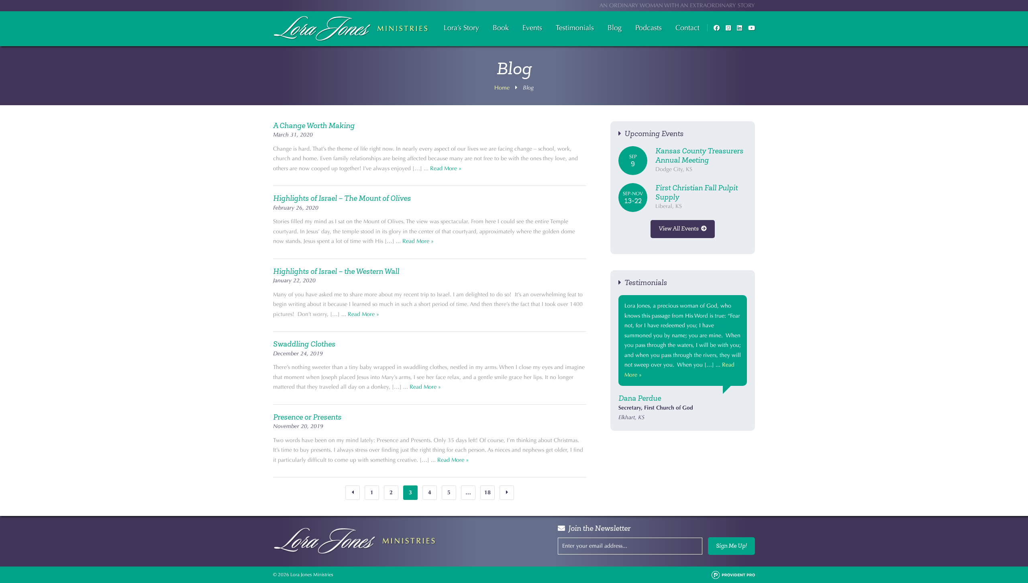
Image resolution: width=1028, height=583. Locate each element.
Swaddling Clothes (304, 344)
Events (532, 27)
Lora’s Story (461, 27)
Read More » (445, 168)
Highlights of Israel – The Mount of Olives (342, 198)
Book (501, 27)
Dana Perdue (639, 398)
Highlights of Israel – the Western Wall (336, 271)
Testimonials (575, 27)
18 (487, 492)
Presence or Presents (307, 417)
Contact (687, 27)
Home (502, 87)
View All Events (680, 228)
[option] (682, 359)
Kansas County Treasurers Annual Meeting (699, 156)
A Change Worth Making (314, 125)
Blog (615, 27)
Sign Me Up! (731, 545)
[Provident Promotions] (733, 574)
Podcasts (648, 27)
